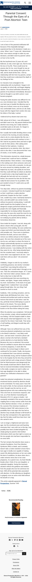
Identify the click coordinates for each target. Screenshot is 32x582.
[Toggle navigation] (29, 2)
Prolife (8, 490)
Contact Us (16, 571)
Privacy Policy (16, 559)
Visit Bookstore (16, 523)
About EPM (16, 565)
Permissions (16, 562)
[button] (25, 2)
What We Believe (16, 568)
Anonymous (5, 27)
